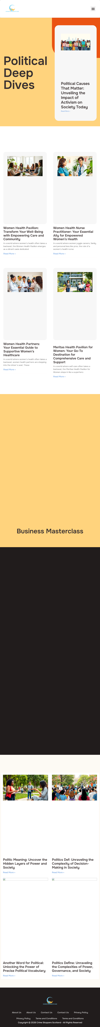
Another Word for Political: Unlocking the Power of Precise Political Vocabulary (24, 967)
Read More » (65, 111)
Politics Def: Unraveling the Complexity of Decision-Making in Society (72, 864)
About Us (16, 1012)
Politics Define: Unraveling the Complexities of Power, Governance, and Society (72, 967)
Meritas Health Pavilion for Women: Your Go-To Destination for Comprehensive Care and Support (73, 354)
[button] (93, 8)
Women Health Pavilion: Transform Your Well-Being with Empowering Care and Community (23, 233)
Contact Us (46, 1012)
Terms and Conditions (46, 1018)
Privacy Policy (81, 1012)
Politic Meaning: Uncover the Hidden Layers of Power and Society (25, 864)
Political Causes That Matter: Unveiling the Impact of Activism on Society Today (75, 95)
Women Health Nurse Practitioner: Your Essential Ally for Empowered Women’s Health (73, 233)
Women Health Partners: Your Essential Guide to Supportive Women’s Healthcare (21, 349)
